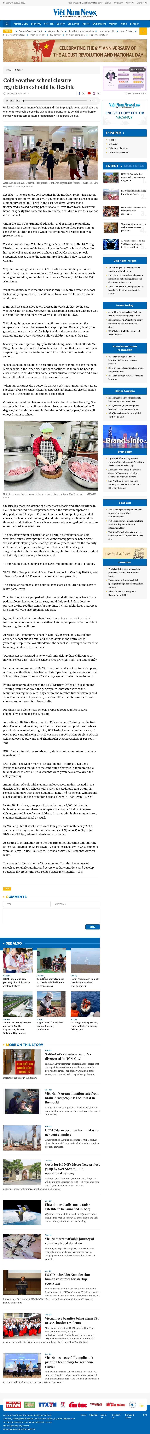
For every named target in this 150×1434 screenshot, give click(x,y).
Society (61, 23)
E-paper (113, 133)
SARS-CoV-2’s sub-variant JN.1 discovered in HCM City (68, 1056)
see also (14, 943)
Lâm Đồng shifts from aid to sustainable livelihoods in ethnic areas (50, 982)
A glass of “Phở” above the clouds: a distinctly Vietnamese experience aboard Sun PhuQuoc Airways (124, 473)
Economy (36, 23)
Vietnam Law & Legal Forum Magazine (85, 3)
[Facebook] (79, 93)
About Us (130, 3)
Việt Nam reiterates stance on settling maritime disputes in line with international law (125, 524)
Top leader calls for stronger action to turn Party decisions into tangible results (126, 290)
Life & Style (73, 23)
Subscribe (113, 144)
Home (8, 70)
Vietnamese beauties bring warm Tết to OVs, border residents (72, 1320)
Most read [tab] (134, 165)
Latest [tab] (112, 165)
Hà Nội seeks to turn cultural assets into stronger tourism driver (124, 399)
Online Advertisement (119, 152)
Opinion (113, 23)
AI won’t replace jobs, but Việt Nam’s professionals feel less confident (133, 244)
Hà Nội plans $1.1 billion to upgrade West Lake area (124, 333)
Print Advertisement (118, 148)
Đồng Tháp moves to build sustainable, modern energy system (85, 982)
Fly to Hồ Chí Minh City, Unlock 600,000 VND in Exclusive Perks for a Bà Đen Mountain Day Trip (126, 462)
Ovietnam (118, 3)
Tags (7, 889)
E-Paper (134, 23)
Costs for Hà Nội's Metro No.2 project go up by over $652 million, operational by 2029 (72, 1168)
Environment (99, 23)
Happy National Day (99, 35)
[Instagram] (94, 93)
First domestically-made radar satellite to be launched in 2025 (68, 1206)
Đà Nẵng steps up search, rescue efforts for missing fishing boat (84, 1026)
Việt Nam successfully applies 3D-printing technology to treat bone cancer (70, 1362)
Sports (86, 23)
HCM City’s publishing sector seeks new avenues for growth (133, 177)
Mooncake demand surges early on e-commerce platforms (133, 227)
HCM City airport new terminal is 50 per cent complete (72, 1132)
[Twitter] (83, 93)
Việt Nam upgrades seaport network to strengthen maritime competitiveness (125, 513)
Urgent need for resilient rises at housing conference (50, 1026)
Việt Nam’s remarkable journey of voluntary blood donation (69, 1240)
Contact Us (142, 3)
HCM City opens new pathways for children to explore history (16, 982)
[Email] (99, 93)
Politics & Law (21, 23)
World (124, 23)
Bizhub (108, 3)
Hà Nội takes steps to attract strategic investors (125, 377)
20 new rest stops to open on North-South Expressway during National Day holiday (17, 1027)
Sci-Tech (49, 23)
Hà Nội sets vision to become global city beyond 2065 (124, 415)
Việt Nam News (75, 13)
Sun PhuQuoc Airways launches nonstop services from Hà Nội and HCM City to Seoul (124, 484)
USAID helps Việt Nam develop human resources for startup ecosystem (67, 1278)
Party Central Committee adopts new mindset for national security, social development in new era (125, 279)
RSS (145, 1415)
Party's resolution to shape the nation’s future (133, 192)
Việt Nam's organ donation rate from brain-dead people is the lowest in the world (72, 1097)
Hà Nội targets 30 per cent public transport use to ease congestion (123, 407)
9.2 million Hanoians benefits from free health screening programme (124, 314)
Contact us (116, 1416)
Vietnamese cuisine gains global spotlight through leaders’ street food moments (125, 584)
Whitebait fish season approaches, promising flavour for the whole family (124, 572)
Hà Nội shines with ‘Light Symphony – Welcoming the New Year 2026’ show (125, 323)
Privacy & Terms (129, 1416)
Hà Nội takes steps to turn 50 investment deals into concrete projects (122, 360)
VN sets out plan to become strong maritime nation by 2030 (124, 269)
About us (103, 1416)
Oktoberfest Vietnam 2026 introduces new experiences (133, 210)
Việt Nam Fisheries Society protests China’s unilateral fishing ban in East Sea (125, 535)
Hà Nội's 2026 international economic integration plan (126, 370)
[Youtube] (89, 93)
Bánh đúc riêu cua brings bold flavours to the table (122, 593)
